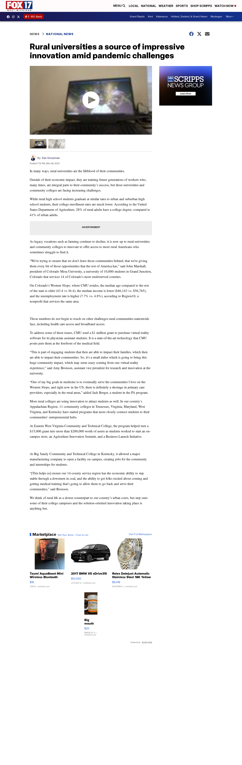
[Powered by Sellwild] (147, 642)
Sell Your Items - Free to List (73, 535)
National (148, 6)
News (35, 34)
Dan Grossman (51, 158)
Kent (150, 16)
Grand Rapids (137, 16)
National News (60, 34)
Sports (182, 6)
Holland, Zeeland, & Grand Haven (189, 16)
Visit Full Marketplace (140, 534)
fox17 (19, 16)
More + (230, 16)
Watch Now (224, 6)
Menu (117, 5)
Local (134, 6)
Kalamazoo (162, 16)
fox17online (9, 16)
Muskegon (216, 16)
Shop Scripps (201, 6)
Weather (166, 6)
